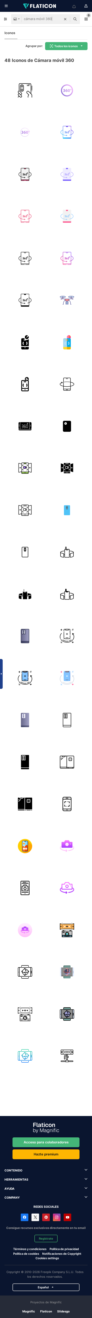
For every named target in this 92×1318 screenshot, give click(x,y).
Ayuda (9, 1188)
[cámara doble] (67, 510)
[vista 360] (67, 930)
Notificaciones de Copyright (61, 1253)
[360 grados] (25, 426)
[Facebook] (24, 1217)
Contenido (13, 1170)
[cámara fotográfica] (67, 846)
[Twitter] (35, 1217)
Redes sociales (46, 1206)
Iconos (9, 33)
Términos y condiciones (29, 1249)
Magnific (28, 1311)
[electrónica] (67, 1056)
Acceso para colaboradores (46, 1142)
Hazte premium (46, 1154)
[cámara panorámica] (25, 846)
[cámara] (67, 426)
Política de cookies (26, 1253)
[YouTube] (67, 1217)
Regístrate (46, 1238)
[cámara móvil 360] (67, 90)
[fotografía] (67, 804)
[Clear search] (65, 19)
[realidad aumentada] (67, 552)
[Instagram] (57, 1217)
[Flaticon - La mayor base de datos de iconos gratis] (40, 6)
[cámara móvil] (25, 468)
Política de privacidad (64, 1249)
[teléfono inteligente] (67, 636)
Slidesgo (63, 1311)
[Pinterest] (46, 1217)
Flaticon (46, 1311)
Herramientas (16, 1179)
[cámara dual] (25, 90)
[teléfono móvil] (67, 762)
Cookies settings (47, 1258)
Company (12, 1197)
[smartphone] (25, 636)
